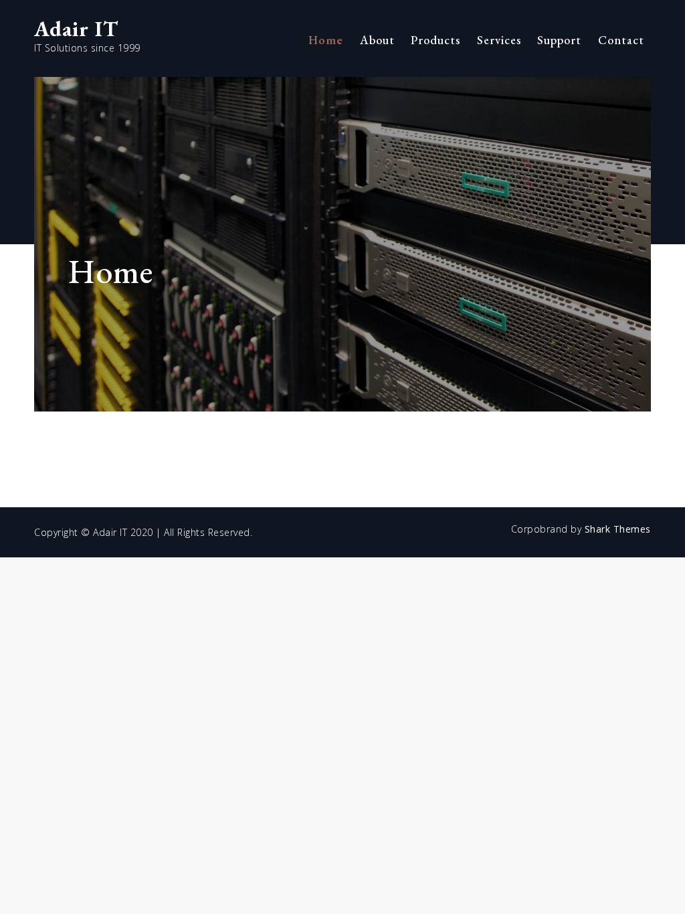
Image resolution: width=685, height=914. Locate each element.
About (377, 40)
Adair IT (76, 29)
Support (559, 40)
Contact (621, 40)
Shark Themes (618, 529)
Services (499, 40)
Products (435, 40)
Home (325, 40)
